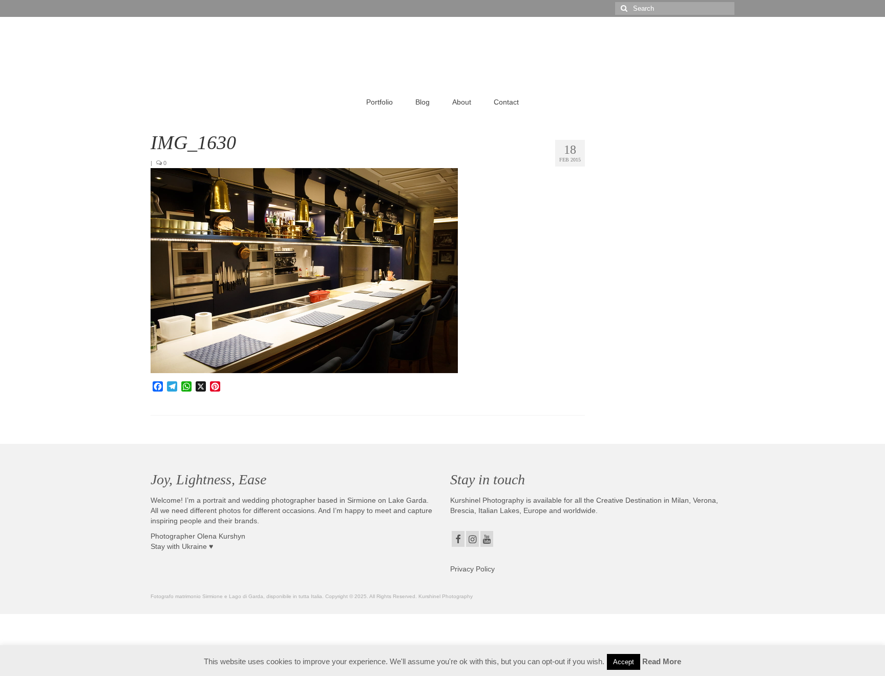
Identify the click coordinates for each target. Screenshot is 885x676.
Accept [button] (623, 662)
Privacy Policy (472, 569)
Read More (661, 661)
